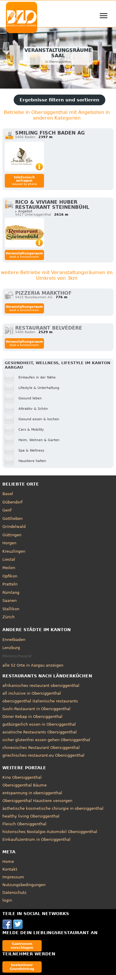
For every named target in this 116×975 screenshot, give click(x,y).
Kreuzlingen (13, 551)
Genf (7, 510)
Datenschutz (14, 892)
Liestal (8, 559)
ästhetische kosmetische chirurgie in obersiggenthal (53, 808)
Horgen (9, 543)
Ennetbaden (13, 639)
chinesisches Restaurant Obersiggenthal (41, 747)
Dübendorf (12, 502)
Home (8, 861)
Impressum (13, 877)
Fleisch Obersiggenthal (24, 824)
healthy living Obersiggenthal (30, 816)
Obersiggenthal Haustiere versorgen (37, 800)
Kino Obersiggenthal (22, 777)
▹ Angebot (23, 211)
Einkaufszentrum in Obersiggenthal (36, 839)
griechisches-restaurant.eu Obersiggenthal (43, 755)
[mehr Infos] (24, 156)
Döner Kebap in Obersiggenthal (32, 716)
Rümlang (10, 592)
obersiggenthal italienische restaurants (40, 701)
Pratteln (10, 584)
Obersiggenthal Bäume (24, 785)
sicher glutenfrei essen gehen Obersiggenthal (46, 740)
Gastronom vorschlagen (22, 945)
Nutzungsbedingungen (24, 885)
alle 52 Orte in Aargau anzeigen (32, 665)
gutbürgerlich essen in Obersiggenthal (39, 724)
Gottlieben (12, 518)
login (7, 900)
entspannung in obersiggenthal (32, 793)
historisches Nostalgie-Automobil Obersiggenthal (49, 831)
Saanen (9, 600)
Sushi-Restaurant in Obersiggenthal (36, 709)
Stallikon (10, 609)
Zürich (8, 617)
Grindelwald (14, 526)
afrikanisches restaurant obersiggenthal (40, 685)
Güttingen (11, 535)
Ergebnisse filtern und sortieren (59, 100)
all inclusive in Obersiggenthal (31, 693)
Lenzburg (11, 647)
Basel (7, 494)
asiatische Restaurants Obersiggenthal (39, 732)
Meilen (8, 567)
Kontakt (9, 869)
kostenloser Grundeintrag (22, 967)
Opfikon (9, 576)
